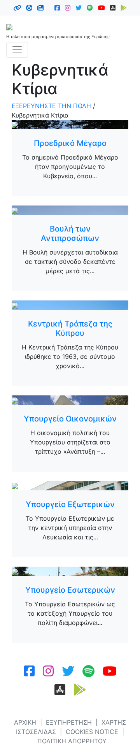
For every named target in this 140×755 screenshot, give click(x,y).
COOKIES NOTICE (92, 732)
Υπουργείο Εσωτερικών (70, 590)
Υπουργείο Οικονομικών (70, 418)
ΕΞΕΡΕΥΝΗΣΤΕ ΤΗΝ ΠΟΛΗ (51, 106)
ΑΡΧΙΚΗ (25, 722)
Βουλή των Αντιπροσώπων (70, 233)
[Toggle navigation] (17, 50)
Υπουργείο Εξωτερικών (70, 504)
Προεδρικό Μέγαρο (70, 143)
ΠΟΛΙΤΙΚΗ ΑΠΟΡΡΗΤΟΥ (72, 741)
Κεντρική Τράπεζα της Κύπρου (70, 328)
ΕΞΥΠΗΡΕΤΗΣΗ (69, 722)
